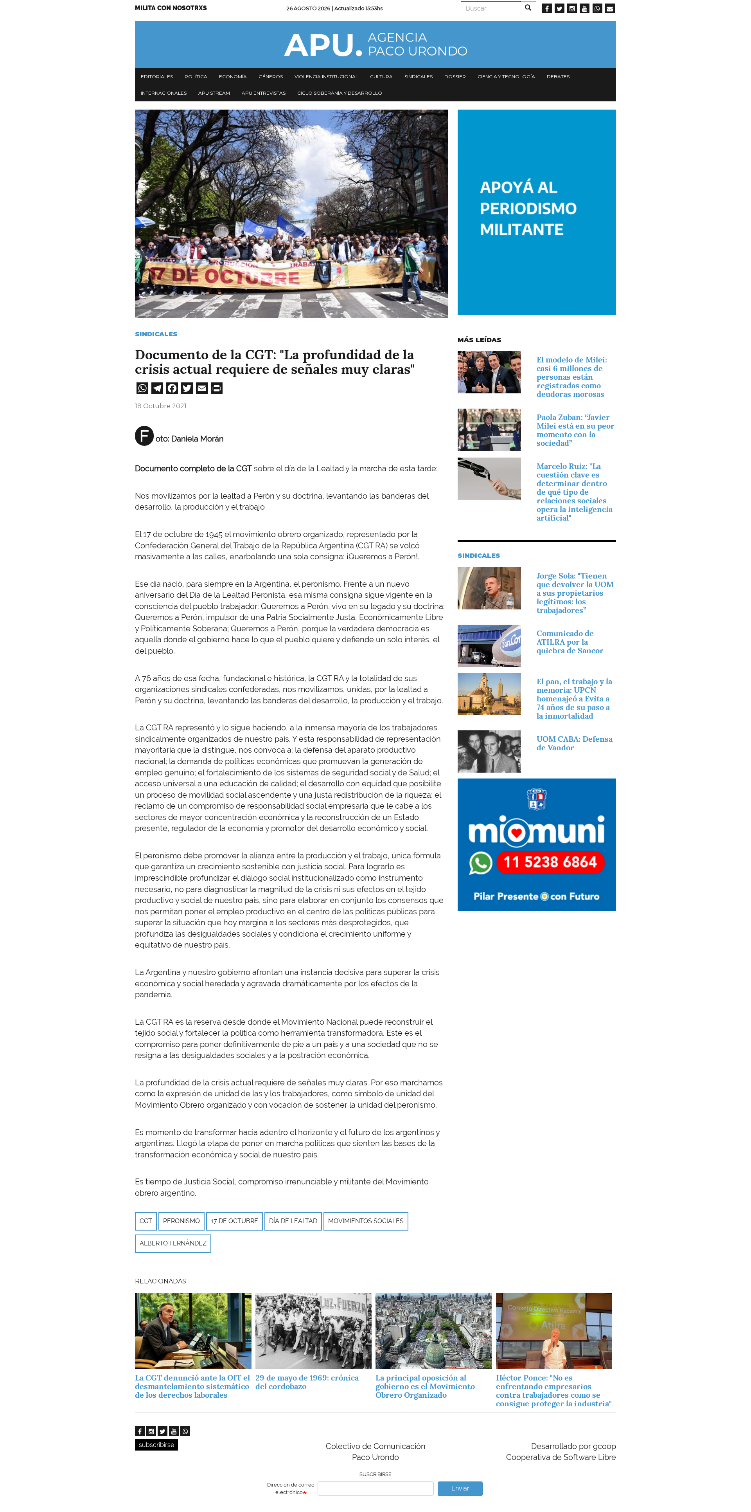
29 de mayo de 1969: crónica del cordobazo (307, 1382)
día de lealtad (293, 1221)
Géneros (271, 76)
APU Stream (214, 93)
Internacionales (164, 93)
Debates (558, 76)
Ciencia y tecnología (506, 76)
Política (196, 76)
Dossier (455, 76)
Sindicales (418, 76)
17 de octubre (234, 1221)
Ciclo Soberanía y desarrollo (339, 93)
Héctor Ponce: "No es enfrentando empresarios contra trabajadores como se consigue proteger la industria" (554, 1391)
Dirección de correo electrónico (290, 1488)
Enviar (460, 1488)
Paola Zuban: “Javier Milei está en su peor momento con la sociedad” (575, 430)
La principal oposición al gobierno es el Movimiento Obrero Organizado (425, 1386)
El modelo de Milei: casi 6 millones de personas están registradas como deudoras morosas (572, 377)
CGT (146, 1221)
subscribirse (156, 1445)
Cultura (381, 76)
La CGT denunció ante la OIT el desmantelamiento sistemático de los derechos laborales (192, 1386)
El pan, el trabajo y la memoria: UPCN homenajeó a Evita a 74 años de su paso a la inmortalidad (574, 698)
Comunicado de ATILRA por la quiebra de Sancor (570, 642)
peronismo (181, 1221)
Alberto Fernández (173, 1243)
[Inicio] (375, 44)
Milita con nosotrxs (171, 8)
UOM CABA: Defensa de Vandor (575, 743)
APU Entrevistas (264, 93)
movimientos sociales (366, 1221)
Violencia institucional (326, 76)
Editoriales (157, 76)
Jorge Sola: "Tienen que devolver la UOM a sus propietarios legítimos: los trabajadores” (575, 593)
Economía (233, 76)
